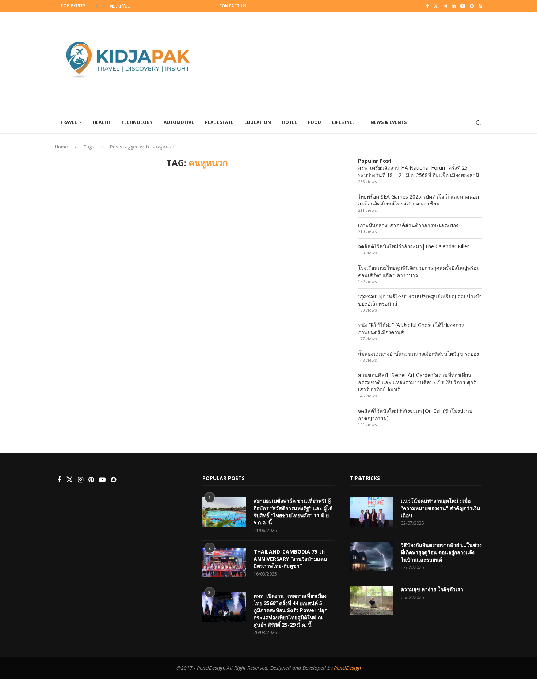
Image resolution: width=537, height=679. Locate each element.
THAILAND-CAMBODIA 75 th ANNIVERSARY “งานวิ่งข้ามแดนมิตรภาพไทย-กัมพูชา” (290, 558)
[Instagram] (445, 6)
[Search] (478, 122)
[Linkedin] (454, 6)
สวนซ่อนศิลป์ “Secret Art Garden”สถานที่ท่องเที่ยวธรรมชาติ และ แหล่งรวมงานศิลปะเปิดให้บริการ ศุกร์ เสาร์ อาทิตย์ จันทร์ (417, 382)
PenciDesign (347, 667)
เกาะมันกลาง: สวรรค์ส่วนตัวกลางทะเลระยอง (408, 225)
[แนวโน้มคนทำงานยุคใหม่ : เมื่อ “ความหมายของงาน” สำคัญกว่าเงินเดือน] (371, 512)
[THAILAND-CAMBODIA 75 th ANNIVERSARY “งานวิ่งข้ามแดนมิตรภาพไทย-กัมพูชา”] (224, 562)
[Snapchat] (472, 6)
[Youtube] (462, 6)
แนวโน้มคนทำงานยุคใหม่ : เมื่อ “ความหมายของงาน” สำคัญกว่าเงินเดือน (440, 507)
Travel (68, 122)
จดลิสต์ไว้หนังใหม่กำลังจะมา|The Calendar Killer (413, 246)
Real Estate (219, 122)
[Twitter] (435, 6)
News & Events (388, 122)
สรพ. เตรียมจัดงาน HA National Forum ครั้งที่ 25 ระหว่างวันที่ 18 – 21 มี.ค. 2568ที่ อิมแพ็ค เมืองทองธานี (418, 171)
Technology (137, 122)
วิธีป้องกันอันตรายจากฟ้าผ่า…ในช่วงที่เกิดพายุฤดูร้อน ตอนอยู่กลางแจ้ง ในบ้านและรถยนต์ (441, 552)
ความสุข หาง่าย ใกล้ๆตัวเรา (432, 589)
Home (61, 146)
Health (101, 122)
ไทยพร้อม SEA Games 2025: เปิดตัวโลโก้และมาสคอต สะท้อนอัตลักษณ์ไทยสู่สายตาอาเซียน (418, 200)
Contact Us (233, 5)
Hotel (289, 122)
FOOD (314, 122)
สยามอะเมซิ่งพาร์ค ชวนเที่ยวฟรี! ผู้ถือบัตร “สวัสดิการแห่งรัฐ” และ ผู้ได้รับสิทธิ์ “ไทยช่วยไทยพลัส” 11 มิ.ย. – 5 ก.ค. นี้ (294, 511)
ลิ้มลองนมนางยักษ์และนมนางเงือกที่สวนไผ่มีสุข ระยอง (418, 353)
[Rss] (480, 6)
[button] (97, 6)
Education (257, 122)
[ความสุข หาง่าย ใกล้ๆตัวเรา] (371, 600)
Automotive (179, 122)
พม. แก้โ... (120, 6)
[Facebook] (427, 6)
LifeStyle (343, 122)
